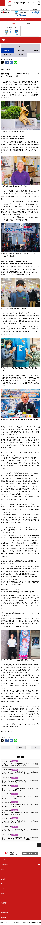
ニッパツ (16, 34)
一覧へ (21, 747)
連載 (2, 898)
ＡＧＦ (11, 29)
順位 (2, 869)
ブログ (3, 879)
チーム (3, 874)
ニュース (3, 884)
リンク (3, 908)
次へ (34, 747)
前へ (6, 747)
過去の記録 (4, 912)
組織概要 (4, 903)
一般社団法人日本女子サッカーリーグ (23, 3)
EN (39, 4)
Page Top (39, 845)
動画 (2, 893)
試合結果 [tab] (12, 23)
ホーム (3, 860)
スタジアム (4, 889)
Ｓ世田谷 (6, 34)
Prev (1, 31)
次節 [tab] (28, 23)
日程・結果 (4, 865)
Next (40, 31)
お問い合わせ (5, 917)
